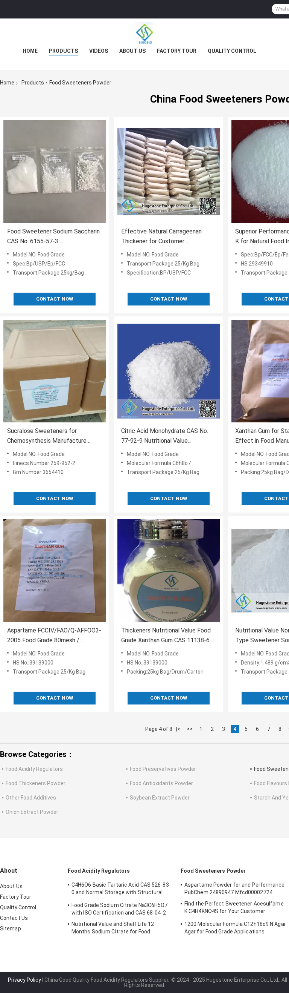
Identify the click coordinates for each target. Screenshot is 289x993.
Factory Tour (176, 51)
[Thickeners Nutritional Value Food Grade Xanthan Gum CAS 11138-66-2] (168, 570)
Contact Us (14, 918)
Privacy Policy (24, 980)
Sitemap (10, 928)
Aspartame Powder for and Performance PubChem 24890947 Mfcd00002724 (234, 888)
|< (178, 729)
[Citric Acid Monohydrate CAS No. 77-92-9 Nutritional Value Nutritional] (168, 371)
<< (190, 729)
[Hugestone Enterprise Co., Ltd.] (144, 33)
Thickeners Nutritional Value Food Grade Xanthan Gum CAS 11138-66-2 (168, 636)
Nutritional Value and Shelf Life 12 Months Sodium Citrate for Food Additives (112, 929)
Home (30, 51)
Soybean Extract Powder (160, 798)
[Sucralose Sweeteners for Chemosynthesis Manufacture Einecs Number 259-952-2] (54, 371)
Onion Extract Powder (32, 812)
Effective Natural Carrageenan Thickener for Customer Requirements (161, 237)
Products (63, 51)
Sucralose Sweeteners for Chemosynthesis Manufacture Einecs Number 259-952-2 (47, 436)
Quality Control (232, 51)
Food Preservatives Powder (163, 769)
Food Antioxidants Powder (161, 783)
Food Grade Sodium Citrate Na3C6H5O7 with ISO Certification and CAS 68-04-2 (119, 909)
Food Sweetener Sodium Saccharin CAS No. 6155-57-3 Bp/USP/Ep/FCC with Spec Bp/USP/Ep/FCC (53, 237)
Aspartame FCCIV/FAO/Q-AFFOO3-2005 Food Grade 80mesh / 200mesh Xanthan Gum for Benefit (54, 636)
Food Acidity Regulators (34, 769)
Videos (98, 51)
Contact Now (54, 299)
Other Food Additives (31, 798)
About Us (132, 51)
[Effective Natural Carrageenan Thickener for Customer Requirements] (168, 171)
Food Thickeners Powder (35, 783)
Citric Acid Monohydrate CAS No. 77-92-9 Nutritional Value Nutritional (164, 436)
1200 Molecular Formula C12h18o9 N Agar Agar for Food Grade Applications (235, 928)
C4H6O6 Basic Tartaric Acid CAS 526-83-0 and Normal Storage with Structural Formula (121, 890)
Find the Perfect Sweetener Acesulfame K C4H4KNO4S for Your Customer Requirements (234, 908)
